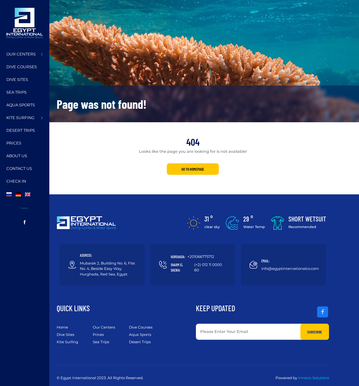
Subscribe (314, 332)
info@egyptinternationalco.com (290, 268)
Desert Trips (20, 130)
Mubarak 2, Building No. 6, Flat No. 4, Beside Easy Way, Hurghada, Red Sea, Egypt (107, 268)
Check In (16, 181)
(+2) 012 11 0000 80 (208, 267)
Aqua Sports (20, 105)
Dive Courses (21, 67)
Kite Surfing (20, 117)
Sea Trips (16, 92)
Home (62, 327)
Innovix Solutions (313, 377)
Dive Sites (17, 79)
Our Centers (21, 54)
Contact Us (19, 168)
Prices (13, 143)
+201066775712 (200, 256)
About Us (16, 156)
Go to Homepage (192, 169)
